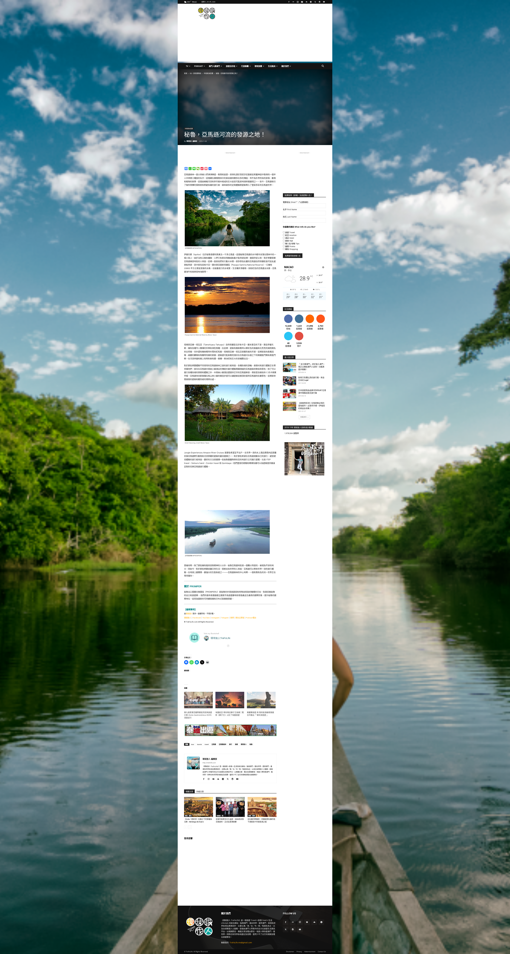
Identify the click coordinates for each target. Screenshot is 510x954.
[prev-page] (185, 827)
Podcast (198, 66)
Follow (299, 316)
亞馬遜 (214, 744)
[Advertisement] (277, 13)
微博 (232, 618)
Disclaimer (290, 951)
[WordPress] (320, 2)
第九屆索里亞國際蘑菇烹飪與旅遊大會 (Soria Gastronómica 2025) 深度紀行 (198, 715)
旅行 (230, 744)
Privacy (299, 951)
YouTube (206, 618)
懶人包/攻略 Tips (292, 243)
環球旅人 (189, 614)
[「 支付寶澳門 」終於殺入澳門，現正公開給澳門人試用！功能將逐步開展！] (289, 367)
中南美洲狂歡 (208, 73)
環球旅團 (258, 66)
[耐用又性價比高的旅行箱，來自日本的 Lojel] (289, 380)
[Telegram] (311, 2)
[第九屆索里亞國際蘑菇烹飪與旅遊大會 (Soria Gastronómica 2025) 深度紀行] (198, 700)
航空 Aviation (291, 235)
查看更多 (303, 417)
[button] (323, 66)
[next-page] (190, 827)
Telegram (225, 618)
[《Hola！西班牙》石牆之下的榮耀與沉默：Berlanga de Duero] (198, 807)
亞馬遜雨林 (222, 744)
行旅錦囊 (245, 66)
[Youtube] (324, 2)
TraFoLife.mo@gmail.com (241, 942)
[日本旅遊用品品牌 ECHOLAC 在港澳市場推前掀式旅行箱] (289, 393)
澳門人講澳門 (214, 66)
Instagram (215, 618)
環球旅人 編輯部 (191, 141)
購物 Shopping (291, 249)
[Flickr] (293, 2)
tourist (199, 744)
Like (288, 316)
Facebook (197, 618)
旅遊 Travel (290, 232)
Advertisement (309, 951)
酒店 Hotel (289, 238)
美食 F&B (289, 240)
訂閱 (299, 333)
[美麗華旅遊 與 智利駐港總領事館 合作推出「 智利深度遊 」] (261, 700)
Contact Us (322, 951)
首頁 (185, 73)
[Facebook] (289, 2)
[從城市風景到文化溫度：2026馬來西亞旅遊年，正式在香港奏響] (230, 807)
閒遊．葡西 (188, 816)
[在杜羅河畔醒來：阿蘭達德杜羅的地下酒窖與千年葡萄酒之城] (262, 807)
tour (192, 744)
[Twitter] (315, 2)
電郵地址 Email (296, 202)
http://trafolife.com (209, 763)
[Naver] (302, 2)
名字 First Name (290, 209)
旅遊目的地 (230, 66)
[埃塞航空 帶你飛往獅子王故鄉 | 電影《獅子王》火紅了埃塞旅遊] (229, 700)
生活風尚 (271, 66)
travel (207, 744)
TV (187, 66)
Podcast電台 (251, 618)
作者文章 (200, 791)
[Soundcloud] (306, 2)
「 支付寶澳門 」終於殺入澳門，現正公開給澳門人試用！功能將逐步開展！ (311, 366)
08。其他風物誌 (195, 73)
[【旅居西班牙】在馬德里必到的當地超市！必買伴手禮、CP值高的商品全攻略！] (289, 406)
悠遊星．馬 (220, 816)
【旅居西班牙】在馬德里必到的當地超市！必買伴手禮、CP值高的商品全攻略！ (311, 405)
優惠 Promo (290, 246)
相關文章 (189, 791)
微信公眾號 (239, 618)
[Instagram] (298, 2)
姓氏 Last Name (290, 216)
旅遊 (236, 744)
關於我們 (285, 66)
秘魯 (251, 744)
